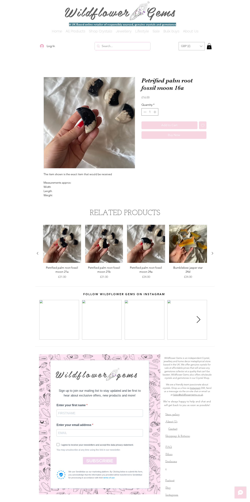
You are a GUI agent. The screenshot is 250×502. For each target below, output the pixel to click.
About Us (171, 422)
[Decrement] (144, 112)
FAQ (168, 447)
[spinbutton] (150, 112)
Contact (172, 429)
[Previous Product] (37, 254)
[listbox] (192, 46)
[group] (125, 254)
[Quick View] (62, 244)
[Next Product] (212, 254)
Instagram (195, 388)
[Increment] (155, 112)
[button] (192, 46)
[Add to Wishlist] (203, 126)
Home (48, 64)
